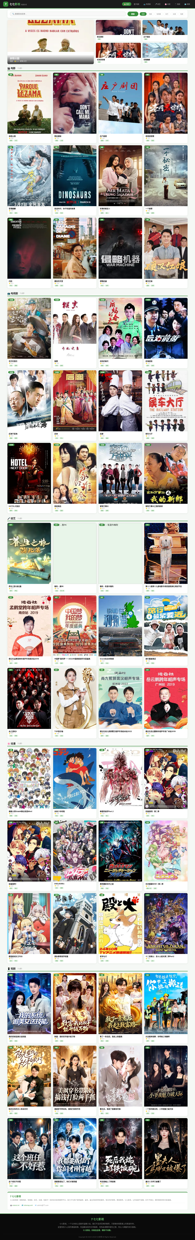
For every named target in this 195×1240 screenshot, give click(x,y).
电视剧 (159, 14)
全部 (143, 14)
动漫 (174, 14)
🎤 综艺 (158, 4)
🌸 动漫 (167, 4)
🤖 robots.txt (14, 1205)
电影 (150, 14)
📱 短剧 (177, 4)
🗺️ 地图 (187, 4)
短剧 (181, 14)
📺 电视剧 (147, 4)
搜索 (133, 14)
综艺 (166, 14)
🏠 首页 (126, 4)
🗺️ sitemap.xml (27, 1205)
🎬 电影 (136, 4)
